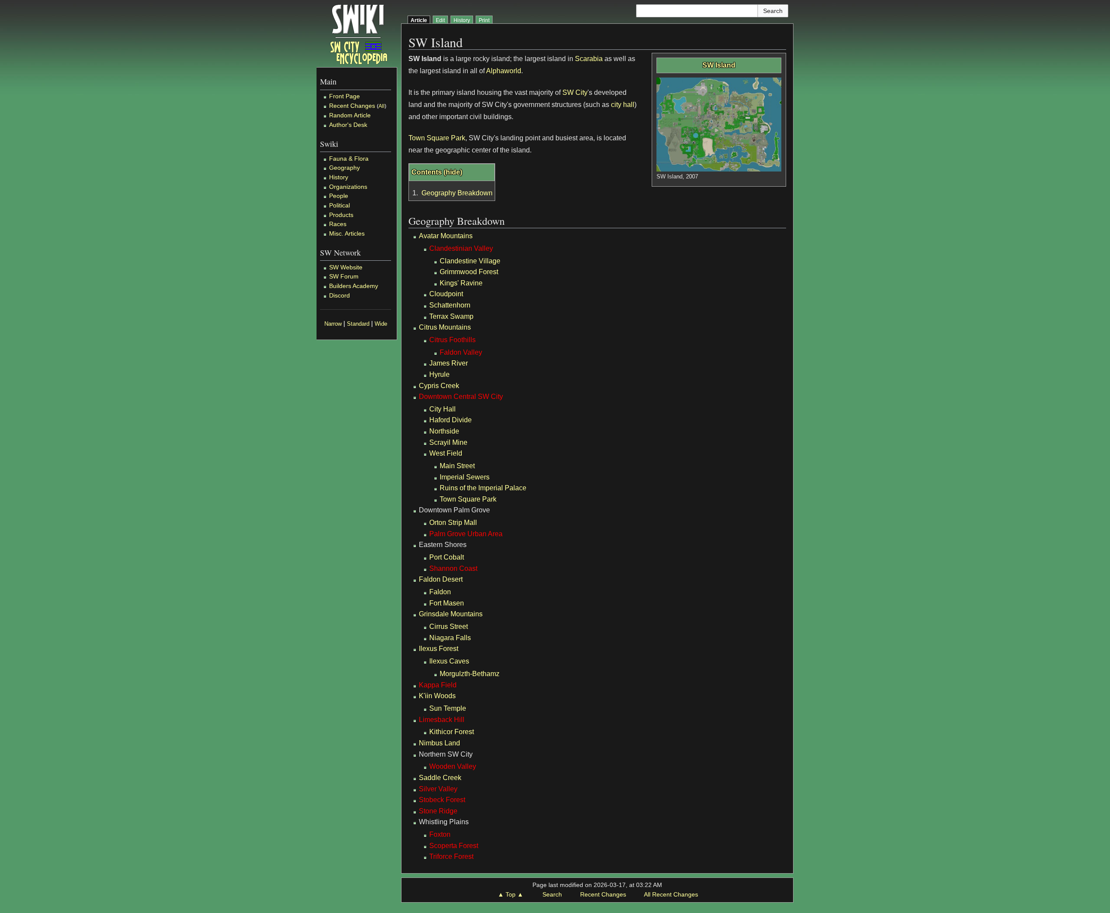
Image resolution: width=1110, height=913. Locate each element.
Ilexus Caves (449, 661)
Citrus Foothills (452, 339)
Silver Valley (438, 789)
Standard (358, 324)
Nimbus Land (439, 743)
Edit (440, 20)
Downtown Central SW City (461, 396)
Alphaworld (503, 70)
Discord (339, 295)
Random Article (350, 115)
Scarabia (589, 58)
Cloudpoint (446, 294)
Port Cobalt (446, 557)
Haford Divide (450, 420)
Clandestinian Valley (461, 248)
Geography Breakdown (457, 193)
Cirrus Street (448, 626)
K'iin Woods (437, 695)
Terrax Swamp (451, 316)
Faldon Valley (461, 352)
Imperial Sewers (465, 477)
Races (337, 223)
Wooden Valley (452, 766)
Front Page (344, 96)
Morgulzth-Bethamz (470, 673)
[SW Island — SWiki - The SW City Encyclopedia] (359, 33)
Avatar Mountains (446, 236)
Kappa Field (438, 685)
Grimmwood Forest (469, 271)
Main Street (457, 465)
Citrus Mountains (445, 327)
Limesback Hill (441, 719)
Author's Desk (348, 124)
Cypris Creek (439, 385)
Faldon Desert (441, 579)
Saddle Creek (440, 777)
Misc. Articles (347, 233)
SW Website (345, 267)
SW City (575, 92)
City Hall (442, 409)
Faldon (440, 592)
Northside (444, 431)
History (338, 177)
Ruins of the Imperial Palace (483, 488)
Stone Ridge (438, 811)
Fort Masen (446, 603)
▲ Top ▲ (510, 894)
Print (484, 20)
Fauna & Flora (349, 158)
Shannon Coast (453, 568)
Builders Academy (353, 285)
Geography (344, 167)
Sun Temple (447, 708)
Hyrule (439, 374)
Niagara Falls (450, 637)
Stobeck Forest (442, 799)
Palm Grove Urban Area (466, 533)
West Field (445, 453)
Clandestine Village (470, 261)
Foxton (440, 834)
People (338, 195)
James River (448, 363)
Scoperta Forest (453, 845)
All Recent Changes (671, 894)
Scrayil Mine (448, 442)
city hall (622, 104)
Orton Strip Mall (453, 522)
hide (453, 172)
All (382, 106)
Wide (381, 324)
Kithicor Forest (451, 731)
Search (552, 894)
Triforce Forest (451, 856)
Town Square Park (436, 138)
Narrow (333, 324)
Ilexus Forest (438, 648)
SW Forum (344, 276)
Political (339, 205)
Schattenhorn (449, 305)
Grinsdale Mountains (451, 614)
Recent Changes (352, 105)
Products (341, 214)
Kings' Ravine (461, 283)
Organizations (348, 186)
